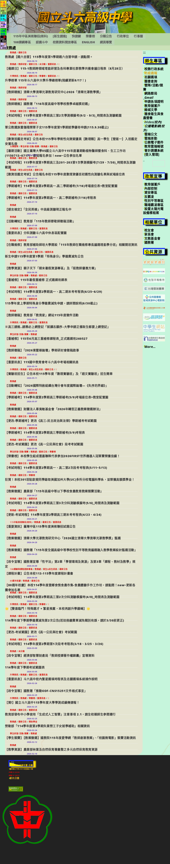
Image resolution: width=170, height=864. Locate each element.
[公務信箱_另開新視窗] (3, 31)
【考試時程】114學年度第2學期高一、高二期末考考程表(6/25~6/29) (53, 292)
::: (144, 52)
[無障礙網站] (15, 788)
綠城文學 (150, 110)
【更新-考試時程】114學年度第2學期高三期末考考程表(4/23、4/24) (53, 515)
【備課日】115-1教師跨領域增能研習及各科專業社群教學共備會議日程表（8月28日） (65, 68)
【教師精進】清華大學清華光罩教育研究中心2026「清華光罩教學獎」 (53, 92)
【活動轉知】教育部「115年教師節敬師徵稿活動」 (40, 221)
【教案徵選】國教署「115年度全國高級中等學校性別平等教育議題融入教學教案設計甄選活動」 (71, 550)
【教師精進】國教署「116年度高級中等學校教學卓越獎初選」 (48, 104)
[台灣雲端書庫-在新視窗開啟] (154, 288)
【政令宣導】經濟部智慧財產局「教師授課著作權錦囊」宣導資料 (49, 655)
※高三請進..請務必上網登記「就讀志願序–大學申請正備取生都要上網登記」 (57, 327)
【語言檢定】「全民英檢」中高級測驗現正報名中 (38, 209)
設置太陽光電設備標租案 (153, 211)
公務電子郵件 (154, 142)
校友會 (149, 230)
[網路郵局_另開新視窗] (3, 10)
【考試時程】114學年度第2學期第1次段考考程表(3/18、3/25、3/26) (54, 644)
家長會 (149, 234)
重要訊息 (52, 64)
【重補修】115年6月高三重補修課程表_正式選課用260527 (46, 339)
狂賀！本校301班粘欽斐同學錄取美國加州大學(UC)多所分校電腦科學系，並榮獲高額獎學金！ (70, 479)
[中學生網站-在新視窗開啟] (154, 328)
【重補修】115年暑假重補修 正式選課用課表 (36, 280)
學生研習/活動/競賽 (29, 146)
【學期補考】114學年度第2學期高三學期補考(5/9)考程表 (45, 432)
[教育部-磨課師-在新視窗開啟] (154, 317)
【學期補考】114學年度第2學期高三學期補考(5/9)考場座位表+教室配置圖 (56, 397)
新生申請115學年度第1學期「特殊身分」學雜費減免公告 (44, 256)
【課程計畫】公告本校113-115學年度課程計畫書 (39, 573)
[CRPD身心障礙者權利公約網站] (154, 271)
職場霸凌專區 (154, 205)
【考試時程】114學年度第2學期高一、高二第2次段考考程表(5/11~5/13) (56, 468)
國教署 (149, 242)
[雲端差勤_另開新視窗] (3, 24)
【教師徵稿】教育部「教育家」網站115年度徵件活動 (42, 315)
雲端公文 (150, 134)
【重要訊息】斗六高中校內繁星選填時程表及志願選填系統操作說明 (51, 679)
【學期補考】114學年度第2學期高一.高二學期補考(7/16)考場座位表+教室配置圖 (61, 186)
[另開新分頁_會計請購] (3, 45)
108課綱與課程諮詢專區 (21, 569)
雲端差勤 (150, 138)
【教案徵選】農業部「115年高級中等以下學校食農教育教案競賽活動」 (54, 491)
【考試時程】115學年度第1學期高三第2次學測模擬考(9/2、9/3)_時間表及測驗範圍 (63, 115)
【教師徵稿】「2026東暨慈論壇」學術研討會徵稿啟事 (42, 350)
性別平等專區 (154, 201)
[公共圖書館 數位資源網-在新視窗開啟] (154, 308)
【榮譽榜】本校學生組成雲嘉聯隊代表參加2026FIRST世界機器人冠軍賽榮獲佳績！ (62, 456)
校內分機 (14, 778)
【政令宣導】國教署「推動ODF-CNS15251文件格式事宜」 (46, 691)
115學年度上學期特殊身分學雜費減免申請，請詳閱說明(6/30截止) (51, 303)
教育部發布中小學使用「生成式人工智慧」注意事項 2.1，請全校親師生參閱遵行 (60, 714)
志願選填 (150, 77)
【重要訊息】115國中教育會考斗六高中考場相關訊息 (42, 362)
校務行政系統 (154, 69)
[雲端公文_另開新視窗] (3, 17)
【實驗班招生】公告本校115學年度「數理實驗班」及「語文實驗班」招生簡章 (59, 374)
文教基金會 (152, 238)
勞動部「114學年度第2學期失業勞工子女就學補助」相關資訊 (47, 726)
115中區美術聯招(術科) (21, 522)
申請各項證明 (154, 101)
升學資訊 (14, 76)
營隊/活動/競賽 (153, 87)
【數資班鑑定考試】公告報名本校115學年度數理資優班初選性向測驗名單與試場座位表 (65, 174)
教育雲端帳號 (154, 146)
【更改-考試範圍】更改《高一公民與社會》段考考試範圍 (44, 444)
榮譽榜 (42, 76)
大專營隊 (14, 146)
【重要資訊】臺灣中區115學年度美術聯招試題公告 (40, 526)
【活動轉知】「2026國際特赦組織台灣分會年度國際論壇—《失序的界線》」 (57, 386)
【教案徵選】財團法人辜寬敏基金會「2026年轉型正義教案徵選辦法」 (53, 409)
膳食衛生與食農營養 (153, 116)
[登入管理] (151, 154)
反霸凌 (149, 197)
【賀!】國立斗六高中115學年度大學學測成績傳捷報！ (42, 702)
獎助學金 (33, 721)
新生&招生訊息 (25, 134)
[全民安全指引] (154, 262)
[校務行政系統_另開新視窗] (3, 3)
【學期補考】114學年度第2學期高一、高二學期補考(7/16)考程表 (50, 198)
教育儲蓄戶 (152, 106)
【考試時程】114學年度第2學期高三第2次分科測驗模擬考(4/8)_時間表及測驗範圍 (62, 597)
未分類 (42, 64)
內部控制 (150, 188)
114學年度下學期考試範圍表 (25, 667)
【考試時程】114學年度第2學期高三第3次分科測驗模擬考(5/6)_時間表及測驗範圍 (62, 503)
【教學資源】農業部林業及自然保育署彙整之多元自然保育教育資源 (51, 749)
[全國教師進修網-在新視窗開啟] (154, 338)
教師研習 (22, 64)
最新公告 (22, 52)
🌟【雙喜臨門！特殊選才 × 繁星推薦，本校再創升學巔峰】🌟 (47, 609)
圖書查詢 (150, 81)
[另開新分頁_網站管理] (3, 38)
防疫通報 (150, 73)
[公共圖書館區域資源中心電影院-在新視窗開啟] (154, 298)
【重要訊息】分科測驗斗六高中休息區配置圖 (36, 233)
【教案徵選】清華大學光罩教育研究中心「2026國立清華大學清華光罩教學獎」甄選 (63, 538)
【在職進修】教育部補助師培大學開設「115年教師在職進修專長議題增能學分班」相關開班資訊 (71, 245)
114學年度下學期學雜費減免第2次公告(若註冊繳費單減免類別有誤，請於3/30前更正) (64, 620)
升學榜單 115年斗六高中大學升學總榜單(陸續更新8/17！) (45, 80)
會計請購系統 (154, 150)
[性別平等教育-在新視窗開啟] (154, 279)
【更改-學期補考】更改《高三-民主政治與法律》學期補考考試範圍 (51, 421)
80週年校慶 (15, 580)
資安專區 (150, 192)
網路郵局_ (150, 95)
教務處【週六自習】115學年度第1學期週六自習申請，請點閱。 (49, 57)
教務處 (13, 52)
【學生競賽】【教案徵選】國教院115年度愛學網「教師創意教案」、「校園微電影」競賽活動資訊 (70, 738)
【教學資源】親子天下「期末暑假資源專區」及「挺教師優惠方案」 (51, 268)
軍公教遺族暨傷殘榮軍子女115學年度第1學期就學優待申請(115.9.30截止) (57, 127)
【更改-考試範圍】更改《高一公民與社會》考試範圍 (41, 632)
